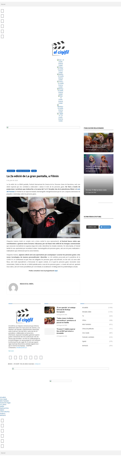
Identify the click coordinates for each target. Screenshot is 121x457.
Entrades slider (97, 312)
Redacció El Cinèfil (27, 284)
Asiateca (2, 413)
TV (97, 316)
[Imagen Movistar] (60, 108)
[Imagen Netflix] (60, 77)
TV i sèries (3, 404)
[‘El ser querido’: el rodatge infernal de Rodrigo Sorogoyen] (49, 310)
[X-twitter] (10, 357)
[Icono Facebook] (2, 31)
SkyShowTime (4, 408)
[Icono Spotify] (2, 36)
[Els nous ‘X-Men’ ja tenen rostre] (98, 185)
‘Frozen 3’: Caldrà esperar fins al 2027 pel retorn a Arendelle (66, 331)
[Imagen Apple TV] (60, 117)
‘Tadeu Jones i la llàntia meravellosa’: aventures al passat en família (66, 320)
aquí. (56, 271)
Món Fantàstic (97, 324)
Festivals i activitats (23, 171)
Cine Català (97, 333)
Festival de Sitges (5, 403)
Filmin (34, 171)
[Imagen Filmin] (60, 69)
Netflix (2, 406)
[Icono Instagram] (2, 21)
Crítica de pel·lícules (97, 329)
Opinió (97, 341)
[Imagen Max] (60, 99)
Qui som (11, 351)
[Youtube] (25, 357)
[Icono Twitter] (2, 10)
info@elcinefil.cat (21, 347)
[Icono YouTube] (2, 26)
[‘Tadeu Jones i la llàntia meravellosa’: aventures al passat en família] (49, 320)
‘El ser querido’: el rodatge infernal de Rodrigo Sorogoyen (66, 310)
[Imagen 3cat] (60, 62)
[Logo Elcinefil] (60, 48)
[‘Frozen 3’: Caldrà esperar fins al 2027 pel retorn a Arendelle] (49, 331)
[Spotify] (36, 357)
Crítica (97, 320)
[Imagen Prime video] (60, 84)
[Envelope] (41, 357)
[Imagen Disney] (60, 91)
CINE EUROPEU (5, 412)
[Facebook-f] (30, 357)
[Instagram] (20, 357)
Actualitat (11, 171)
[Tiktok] (15, 357)
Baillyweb (37, 364)
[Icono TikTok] (2, 15)
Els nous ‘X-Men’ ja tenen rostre (96, 190)
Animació (97, 345)
